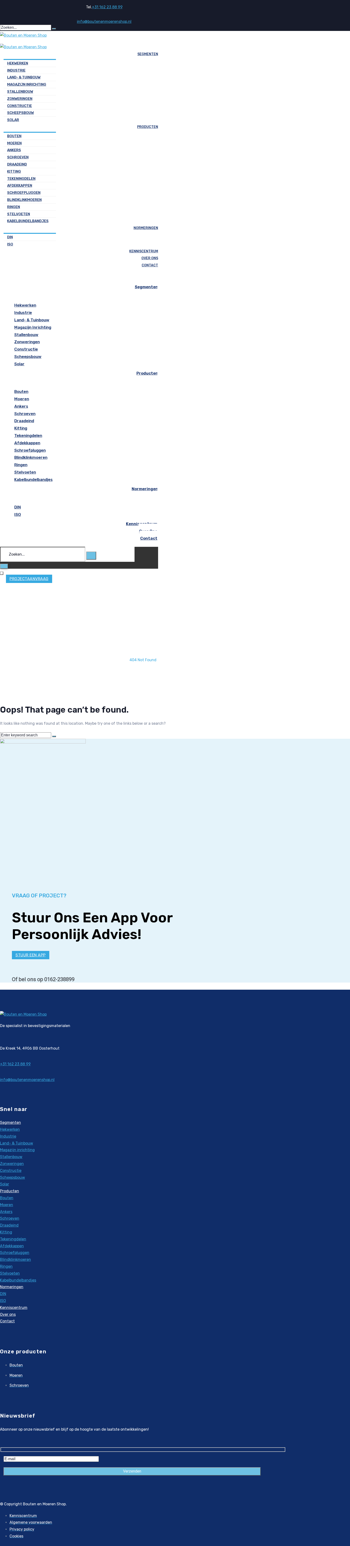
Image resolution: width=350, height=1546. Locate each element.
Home (143, 653)
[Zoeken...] (43, 554)
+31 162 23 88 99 (107, 7)
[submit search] (54, 28)
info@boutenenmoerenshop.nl (104, 21)
